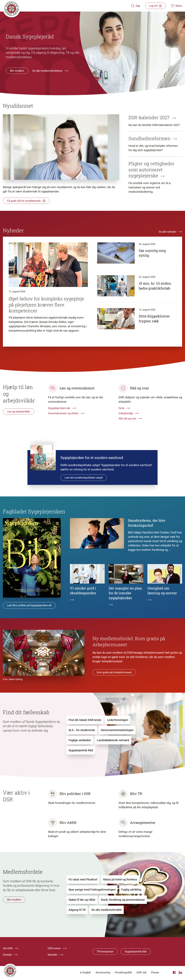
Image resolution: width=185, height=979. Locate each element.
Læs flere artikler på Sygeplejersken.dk (29, 605)
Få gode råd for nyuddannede (24, 200)
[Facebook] (174, 972)
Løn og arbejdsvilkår (18, 411)
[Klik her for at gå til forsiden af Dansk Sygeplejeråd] (67, 6)
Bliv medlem (17, 70)
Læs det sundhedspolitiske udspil (84, 477)
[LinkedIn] (180, 972)
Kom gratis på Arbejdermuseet (114, 672)
